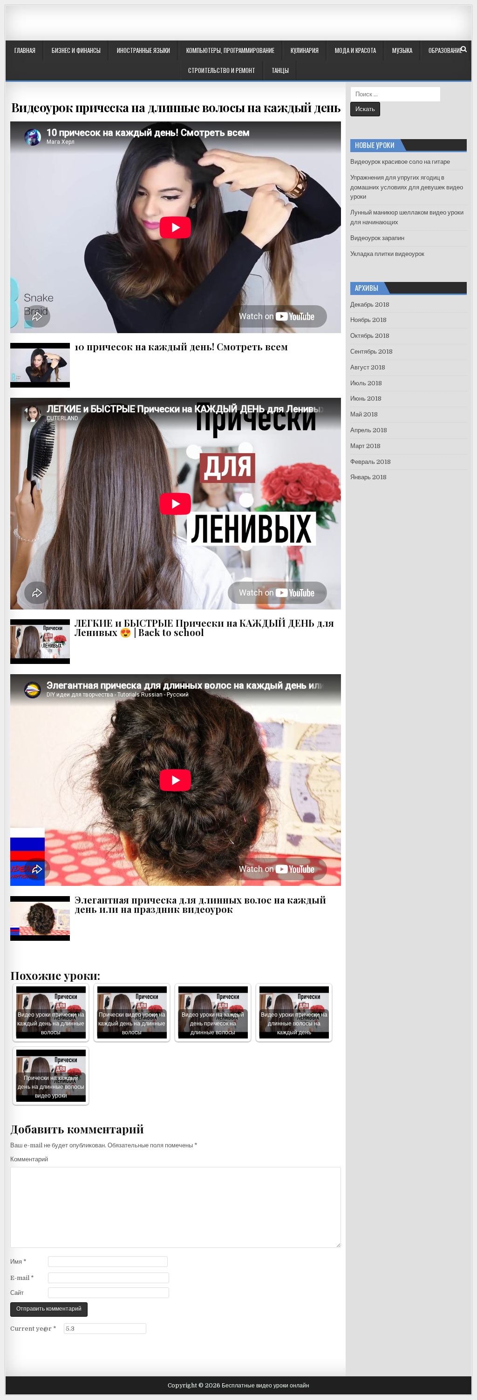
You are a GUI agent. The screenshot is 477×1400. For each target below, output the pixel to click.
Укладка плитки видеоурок (387, 253)
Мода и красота (355, 50)
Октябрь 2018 (369, 335)
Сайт (17, 1292)
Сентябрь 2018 (371, 351)
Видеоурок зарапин (377, 237)
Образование (445, 50)
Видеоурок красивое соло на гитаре (400, 161)
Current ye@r (33, 1328)
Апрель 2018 (368, 430)
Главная (24, 50)
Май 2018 (364, 414)
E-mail (22, 1277)
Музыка (402, 50)
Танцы (280, 70)
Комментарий (29, 1159)
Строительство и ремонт (221, 70)
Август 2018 (367, 367)
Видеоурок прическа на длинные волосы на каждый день (176, 107)
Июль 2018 (366, 383)
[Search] (464, 49)
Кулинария (305, 50)
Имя (18, 1261)
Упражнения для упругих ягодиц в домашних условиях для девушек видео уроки (406, 187)
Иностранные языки (143, 50)
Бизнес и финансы (76, 50)
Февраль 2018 (370, 461)
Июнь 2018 (366, 398)
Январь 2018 (368, 477)
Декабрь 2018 (369, 304)
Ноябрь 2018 (368, 319)
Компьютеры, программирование (230, 50)
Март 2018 (365, 445)
